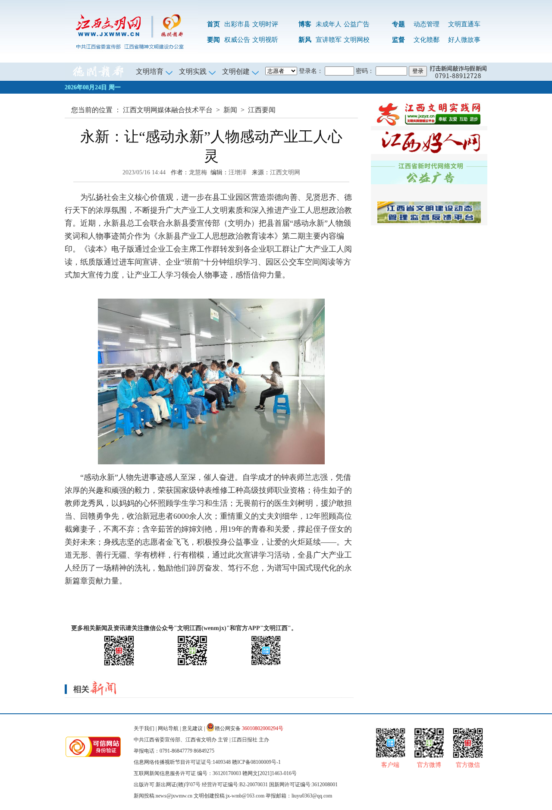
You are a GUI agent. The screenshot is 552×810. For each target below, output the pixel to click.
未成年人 (329, 24)
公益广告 (357, 24)
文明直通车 (464, 24)
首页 (213, 24)
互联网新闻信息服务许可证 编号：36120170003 (187, 773)
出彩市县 (237, 24)
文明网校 (357, 39)
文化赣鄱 (426, 39)
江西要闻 (262, 109)
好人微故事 (464, 39)
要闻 (213, 39)
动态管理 (426, 24)
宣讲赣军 (329, 39)
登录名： (311, 71)
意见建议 (192, 728)
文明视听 (265, 39)
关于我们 (144, 728)
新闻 (230, 109)
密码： (365, 71)
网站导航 (168, 728)
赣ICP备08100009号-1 (256, 762)
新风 (304, 39)
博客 (304, 24)
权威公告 (237, 39)
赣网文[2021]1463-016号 (269, 773)
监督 (398, 39)
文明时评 (265, 24)
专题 (398, 24)
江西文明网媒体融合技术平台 (168, 109)
